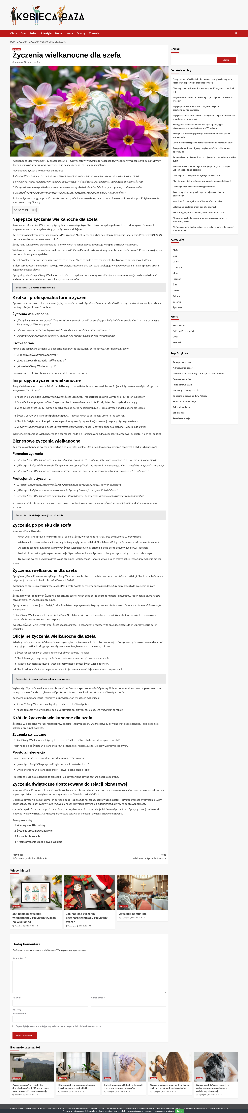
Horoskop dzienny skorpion (186, 390)
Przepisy (177, 279)
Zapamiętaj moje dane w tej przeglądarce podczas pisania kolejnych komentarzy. (58, 1026)
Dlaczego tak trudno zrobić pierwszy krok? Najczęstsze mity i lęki (203, 90)
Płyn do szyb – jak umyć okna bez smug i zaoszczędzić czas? (202, 181)
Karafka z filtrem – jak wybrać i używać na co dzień (197, 201)
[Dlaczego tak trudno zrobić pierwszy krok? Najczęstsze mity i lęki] (78, 1067)
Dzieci (33, 33)
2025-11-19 (83, 926)
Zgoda (179, 1111)
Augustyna (19, 62)
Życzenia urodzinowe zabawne (35, 830)
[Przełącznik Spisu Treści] (32, 210)
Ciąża (13, 33)
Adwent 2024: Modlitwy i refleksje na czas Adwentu (199, 373)
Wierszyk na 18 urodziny (31, 825)
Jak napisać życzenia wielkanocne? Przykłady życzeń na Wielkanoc (34, 917)
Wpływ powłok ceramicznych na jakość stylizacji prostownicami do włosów (197, 108)
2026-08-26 (75, 1092)
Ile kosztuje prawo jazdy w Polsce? (190, 396)
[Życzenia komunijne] (142, 892)
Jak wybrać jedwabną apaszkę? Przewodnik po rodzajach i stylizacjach (201, 135)
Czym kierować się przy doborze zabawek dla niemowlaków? (202, 142)
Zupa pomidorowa (182, 362)
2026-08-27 (30, 1095)
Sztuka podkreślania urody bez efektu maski (195, 207)
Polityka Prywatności (183, 331)
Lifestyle (46, 33)
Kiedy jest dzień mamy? (184, 401)
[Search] (236, 33)
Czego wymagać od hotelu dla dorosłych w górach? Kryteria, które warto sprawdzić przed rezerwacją (203, 81)
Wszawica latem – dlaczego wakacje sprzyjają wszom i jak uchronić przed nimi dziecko (201, 168)
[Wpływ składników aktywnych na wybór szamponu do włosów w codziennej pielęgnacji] (216, 1067)
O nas (175, 336)
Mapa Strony (179, 325)
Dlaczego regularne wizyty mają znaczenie (194, 186)
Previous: (30, 857)
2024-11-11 (31, 62)
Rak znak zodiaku (181, 407)
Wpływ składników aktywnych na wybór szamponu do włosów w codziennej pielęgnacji (204, 117)
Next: (149, 857)
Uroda (69, 33)
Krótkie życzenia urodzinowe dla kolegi (39, 841)
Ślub (175, 284)
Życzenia (16, 49)
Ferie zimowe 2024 (182, 384)
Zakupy (81, 33)
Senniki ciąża (179, 412)
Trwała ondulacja (181, 418)
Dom (23, 33)
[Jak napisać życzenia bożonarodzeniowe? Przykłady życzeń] (89, 892)
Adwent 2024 (97, 1108)
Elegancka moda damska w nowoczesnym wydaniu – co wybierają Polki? (200, 220)
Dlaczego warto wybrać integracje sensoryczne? (197, 175)
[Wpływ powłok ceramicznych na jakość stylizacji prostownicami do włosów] (170, 1067)
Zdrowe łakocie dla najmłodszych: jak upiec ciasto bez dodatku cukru (204, 159)
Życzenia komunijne (133, 913)
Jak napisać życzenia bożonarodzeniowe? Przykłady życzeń (86, 917)
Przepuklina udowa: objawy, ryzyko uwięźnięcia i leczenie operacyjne (201, 150)
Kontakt (177, 342)
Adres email (98, 997)
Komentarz (19, 958)
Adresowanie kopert (183, 367)
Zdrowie (94, 33)
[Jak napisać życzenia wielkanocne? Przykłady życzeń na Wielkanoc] (36, 892)
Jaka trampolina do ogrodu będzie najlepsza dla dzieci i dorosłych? (200, 194)
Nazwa (16, 997)
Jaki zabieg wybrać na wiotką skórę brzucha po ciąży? (199, 212)
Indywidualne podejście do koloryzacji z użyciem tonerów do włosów (203, 99)
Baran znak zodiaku (182, 379)
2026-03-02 (30, 926)
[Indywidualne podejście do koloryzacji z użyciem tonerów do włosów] (124, 1067)
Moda (58, 33)
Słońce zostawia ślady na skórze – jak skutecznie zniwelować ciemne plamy (203, 229)
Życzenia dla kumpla (28, 836)
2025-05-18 (136, 918)
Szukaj (175, 48)
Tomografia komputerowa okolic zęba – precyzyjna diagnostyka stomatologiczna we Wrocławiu (198, 126)
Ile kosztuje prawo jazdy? (168, 1108)
